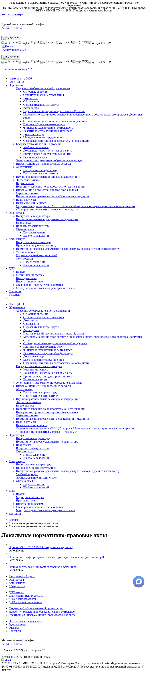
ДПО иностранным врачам (25, 602)
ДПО (12, 268)
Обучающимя (24, 258)
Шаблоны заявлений (36, 235)
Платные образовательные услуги (44, 124)
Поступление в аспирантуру (41, 173)
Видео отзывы (25, 183)
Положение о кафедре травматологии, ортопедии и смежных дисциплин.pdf (56, 557)
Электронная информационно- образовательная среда (42, 614)
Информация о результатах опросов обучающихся (47, 189)
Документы (30, 98)
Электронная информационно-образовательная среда (49, 160)
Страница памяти (27, 193)
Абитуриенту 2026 (14, 49)
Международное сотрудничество (43, 137)
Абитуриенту (24, 166)
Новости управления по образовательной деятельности (50, 186)
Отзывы (14, 627)
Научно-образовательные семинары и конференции (48, 176)
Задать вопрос (17, 624)
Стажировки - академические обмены (39, 284)
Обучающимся (25, 229)
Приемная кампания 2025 (17, 69)
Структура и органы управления (43, 94)
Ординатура (16, 212)
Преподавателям (26, 278)
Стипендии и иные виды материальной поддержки (55, 121)
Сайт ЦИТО (16, 81)
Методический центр (22, 576)
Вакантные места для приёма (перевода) (48, 130)
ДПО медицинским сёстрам (26, 595)
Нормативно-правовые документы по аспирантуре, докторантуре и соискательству (68, 248)
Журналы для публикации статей (36, 255)
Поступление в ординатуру (40, 170)
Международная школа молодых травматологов (45, 288)
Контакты (15, 291)
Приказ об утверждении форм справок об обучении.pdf (43, 566)
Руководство (31, 107)
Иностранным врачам (29, 281)
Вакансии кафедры (35, 157)
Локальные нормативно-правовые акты (48, 150)
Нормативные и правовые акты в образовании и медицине (52, 196)
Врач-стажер (23, 222)
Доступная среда (33, 134)
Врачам (20, 271)
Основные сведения (35, 91)
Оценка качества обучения (25, 621)
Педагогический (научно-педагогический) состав (54, 111)
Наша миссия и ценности (31, 202)
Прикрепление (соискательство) (36, 245)
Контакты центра (12, 14)
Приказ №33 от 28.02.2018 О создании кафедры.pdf (41, 547)
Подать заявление (34, 232)
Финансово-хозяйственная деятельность (48, 127)
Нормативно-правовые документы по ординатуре (47, 219)
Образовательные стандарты (41, 104)
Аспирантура (17, 238)
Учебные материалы (36, 147)
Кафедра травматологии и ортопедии (39, 144)
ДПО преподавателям (22, 598)
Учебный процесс (27, 252)
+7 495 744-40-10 (11, 27)
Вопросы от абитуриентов (32, 225)
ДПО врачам (16, 592)
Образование (17, 85)
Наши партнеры (26, 199)
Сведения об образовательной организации (43, 88)
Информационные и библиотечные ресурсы (43, 163)
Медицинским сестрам (30, 274)
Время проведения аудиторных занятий (47, 153)
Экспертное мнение (28, 180)
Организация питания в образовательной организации (57, 140)
